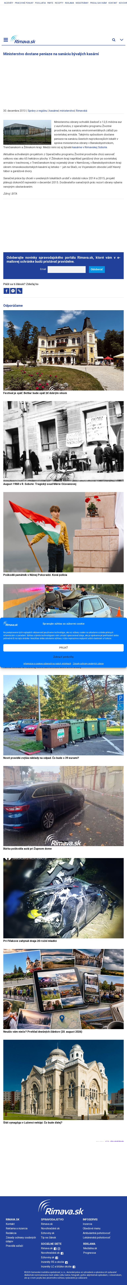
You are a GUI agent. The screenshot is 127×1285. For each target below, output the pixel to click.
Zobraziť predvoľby (63, 656)
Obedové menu (91, 1228)
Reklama (69, 3)
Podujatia (40, 3)
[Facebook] (6, 291)
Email (43, 269)
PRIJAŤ (63, 647)
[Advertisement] (63, 81)
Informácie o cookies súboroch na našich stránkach (47, 663)
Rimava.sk (47, 1224)
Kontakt (112, 3)
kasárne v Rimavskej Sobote (89, 147)
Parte (50, 3)
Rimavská (81, 110)
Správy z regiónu (37, 110)
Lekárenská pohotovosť (97, 1237)
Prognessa (89, 1252)
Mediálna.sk (90, 1248)
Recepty (59, 3)
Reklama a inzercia (16, 1228)
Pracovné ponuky (24, 3)
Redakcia (11, 1233)
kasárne (53, 110)
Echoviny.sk (47, 1233)
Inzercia (87, 1224)
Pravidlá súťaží (14, 1245)
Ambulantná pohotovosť (97, 1233)
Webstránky (82, 3)
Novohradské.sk (50, 1228)
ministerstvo (67, 110)
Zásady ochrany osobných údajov (88, 663)
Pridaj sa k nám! (98, 3)
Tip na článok (48, 1237)
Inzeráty (8, 3)
